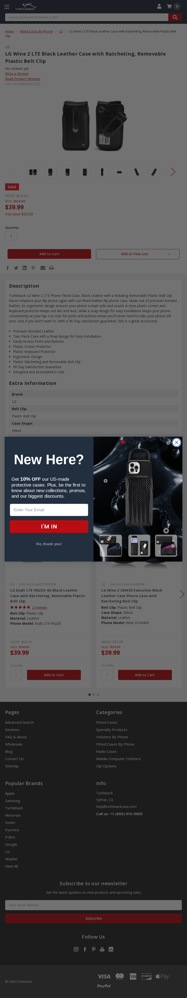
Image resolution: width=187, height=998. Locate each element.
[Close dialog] (177, 442)
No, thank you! (49, 544)
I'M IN (49, 526)
